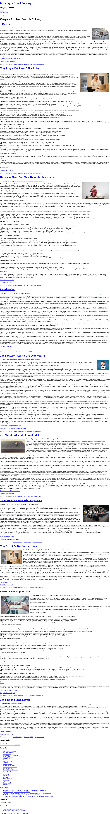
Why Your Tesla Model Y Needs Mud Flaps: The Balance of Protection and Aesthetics (25, 790)
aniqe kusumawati (38, 64)
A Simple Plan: (4, 167)
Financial (5, 759)
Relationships (6, 775)
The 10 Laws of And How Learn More (10, 491)
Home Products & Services (10, 767)
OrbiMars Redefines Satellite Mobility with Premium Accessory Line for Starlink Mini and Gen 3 (28, 796)
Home (4, 15)
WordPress (13, 813)
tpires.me (25, 813)
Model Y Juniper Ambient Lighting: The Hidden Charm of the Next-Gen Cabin (23, 795)
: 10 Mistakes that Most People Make (20, 435)
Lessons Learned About (6, 731)
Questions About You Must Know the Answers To (27, 177)
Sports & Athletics (7, 778)
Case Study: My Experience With (8, 690)
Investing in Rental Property (15, 3)
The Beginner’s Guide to (6, 734)
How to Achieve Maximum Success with (10, 425)
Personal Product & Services (10, 770)
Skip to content (4, 12)
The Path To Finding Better (15, 699)
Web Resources (7, 784)
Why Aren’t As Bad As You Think (18, 546)
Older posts (3, 743)
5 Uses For (6, 23)
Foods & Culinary (17, 64)
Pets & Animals (7, 771)
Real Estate (6, 774)
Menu (2, 11)
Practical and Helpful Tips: (15, 591)
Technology (6, 780)
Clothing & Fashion (8, 757)
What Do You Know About (7, 536)
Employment (6, 758)
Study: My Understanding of (7, 693)
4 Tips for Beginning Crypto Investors (13, 809)
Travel (4, 781)
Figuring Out (7, 289)
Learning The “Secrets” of (6, 170)
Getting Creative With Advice (7, 349)
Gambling (5, 762)
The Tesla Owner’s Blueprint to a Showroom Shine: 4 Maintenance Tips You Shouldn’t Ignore (27, 793)
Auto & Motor (7, 754)
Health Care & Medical (9, 765)
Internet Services (7, 768)
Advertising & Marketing (9, 751)
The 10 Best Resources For (7, 280)
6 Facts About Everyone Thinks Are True (10, 58)
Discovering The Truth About (7, 61)
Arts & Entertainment (8, 752)
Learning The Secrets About (7, 493)
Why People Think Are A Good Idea (19, 68)
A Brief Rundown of (5, 582)
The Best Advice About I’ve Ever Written (22, 355)
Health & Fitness (7, 764)
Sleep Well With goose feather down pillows (14, 810)
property (5, 772)
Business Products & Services (10, 755)
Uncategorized (7, 783)
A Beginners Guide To (6, 346)
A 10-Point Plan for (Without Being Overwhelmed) (13, 428)
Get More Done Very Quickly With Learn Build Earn (16, 792)
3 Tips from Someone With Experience (21, 500)
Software (5, 777)
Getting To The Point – (6, 282)
